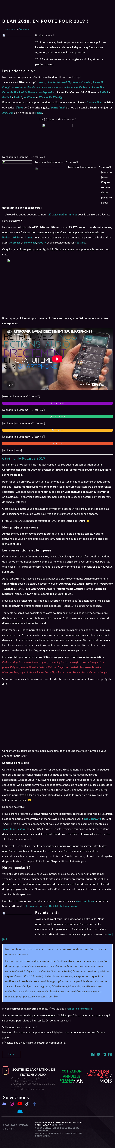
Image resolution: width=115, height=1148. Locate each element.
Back (11, 1054)
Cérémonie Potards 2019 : (25, 458)
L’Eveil (19, 107)
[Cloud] (19, 1111)
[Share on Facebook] (93, 1055)
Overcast (14, 242)
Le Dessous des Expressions (40, 92)
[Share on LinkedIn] (104, 1055)
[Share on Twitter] (98, 1055)
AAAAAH (7, 112)
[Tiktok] (27, 1104)
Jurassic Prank (57, 107)
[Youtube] (19, 1104)
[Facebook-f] (34, 1104)
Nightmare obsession (79, 82)
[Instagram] (12, 1104)
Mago (38, 112)
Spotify (41, 242)
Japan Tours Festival (14, 829)
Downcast (30, 242)
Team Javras (24, 29)
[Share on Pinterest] (110, 1055)
